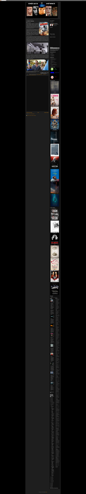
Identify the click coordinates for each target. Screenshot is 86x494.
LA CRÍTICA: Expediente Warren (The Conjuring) (52, 470)
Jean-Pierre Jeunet (57, 399)
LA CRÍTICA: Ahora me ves (52, 421)
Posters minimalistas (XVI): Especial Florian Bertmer (52, 462)
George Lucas (57, 389)
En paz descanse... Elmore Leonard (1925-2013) (52, 426)
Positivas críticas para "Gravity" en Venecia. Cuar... (52, 409)
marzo (52, 480)
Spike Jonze (57, 394)
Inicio (38, 112)
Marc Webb (57, 372)
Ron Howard (57, 416)
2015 (51, 399)
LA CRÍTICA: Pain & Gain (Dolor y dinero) (52, 441)
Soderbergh (57, 362)
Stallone (56, 338)
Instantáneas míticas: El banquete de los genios (52, 437)
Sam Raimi (57, 343)
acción (56, 311)
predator (56, 466)
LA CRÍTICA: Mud (52, 407)
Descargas (57, 335)
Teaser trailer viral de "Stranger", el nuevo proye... (52, 429)
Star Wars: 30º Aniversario (57, 428)
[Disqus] (37, 84)
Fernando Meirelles (57, 449)
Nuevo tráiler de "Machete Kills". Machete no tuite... (52, 473)
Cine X (56, 348)
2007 (51, 487)
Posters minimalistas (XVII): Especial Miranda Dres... (52, 444)
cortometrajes (57, 313)
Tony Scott (57, 429)
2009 (51, 485)
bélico (56, 346)
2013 (51, 401)
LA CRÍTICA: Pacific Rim (52, 451)
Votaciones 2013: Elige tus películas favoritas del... (52, 453)
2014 (51, 400)
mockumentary (57, 383)
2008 (51, 486)
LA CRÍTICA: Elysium (52, 439)
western (56, 333)
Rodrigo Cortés (57, 373)
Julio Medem (57, 422)
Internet (56, 360)
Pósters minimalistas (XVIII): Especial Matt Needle (52, 423)
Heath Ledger (57, 420)
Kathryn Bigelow (57, 353)
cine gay (56, 445)
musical (56, 364)
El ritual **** (52, 60)
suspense (57, 330)
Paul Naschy (57, 459)
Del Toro (56, 336)
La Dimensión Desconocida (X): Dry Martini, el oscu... (52, 415)
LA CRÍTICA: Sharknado (52, 446)
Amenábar (57, 396)
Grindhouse (57, 390)
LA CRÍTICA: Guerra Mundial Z (52, 465)
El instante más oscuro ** (53, 59)
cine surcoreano (57, 405)
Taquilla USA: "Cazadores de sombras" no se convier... (52, 418)
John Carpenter (57, 400)
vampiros (57, 384)
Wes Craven (57, 359)
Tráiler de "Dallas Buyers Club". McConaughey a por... (52, 412)
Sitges (56, 375)
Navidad (56, 387)
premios (56, 303)
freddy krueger (57, 418)
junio (51, 477)
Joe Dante (57, 413)
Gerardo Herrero (57, 435)
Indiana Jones (57, 410)
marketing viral (57, 344)
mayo (52, 478)
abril (51, 479)
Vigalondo (57, 341)
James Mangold (57, 397)
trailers (56, 301)
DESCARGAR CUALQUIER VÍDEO (54, 297)
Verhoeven (57, 404)
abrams (56, 323)
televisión (57, 408)
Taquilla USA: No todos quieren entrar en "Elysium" (52, 449)
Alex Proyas (57, 432)
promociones (57, 345)
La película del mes (53, 345)
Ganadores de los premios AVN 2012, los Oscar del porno (52, 311)
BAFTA (56, 355)
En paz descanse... (57, 310)
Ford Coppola (57, 434)
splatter (56, 431)
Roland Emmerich (57, 425)
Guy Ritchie (57, 370)
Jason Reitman (57, 451)
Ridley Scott (57, 329)
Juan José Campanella (57, 436)
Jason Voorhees (57, 411)
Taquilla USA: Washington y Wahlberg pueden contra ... (52, 467)
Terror (56, 304)
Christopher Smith (57, 447)
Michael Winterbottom (57, 457)
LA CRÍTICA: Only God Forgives (52, 475)
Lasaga (56, 354)
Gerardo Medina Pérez (56, 24)
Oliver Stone (57, 401)
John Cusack (57, 452)
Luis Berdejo (57, 455)
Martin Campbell (57, 423)
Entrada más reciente (29, 112)
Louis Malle (57, 454)
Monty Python (57, 440)
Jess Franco (57, 421)
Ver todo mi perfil (54, 25)
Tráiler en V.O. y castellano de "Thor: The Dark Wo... (52, 459)
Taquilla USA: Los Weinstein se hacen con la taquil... (52, 434)
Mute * (51, 63)
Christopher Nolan (57, 315)
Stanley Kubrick (57, 462)
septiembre (52, 404)
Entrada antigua (46, 112)
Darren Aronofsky (57, 377)
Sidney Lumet (57, 441)
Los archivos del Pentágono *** (54, 62)
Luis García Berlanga (57, 438)
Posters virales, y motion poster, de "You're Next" (52, 432)
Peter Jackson (57, 320)
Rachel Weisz (57, 460)
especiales (57, 307)
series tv (56, 318)
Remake (56, 332)
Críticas (56, 300)
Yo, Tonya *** (52, 65)
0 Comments (44, 74)
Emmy (56, 349)
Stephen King (57, 381)
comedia (56, 306)
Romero (56, 415)
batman (56, 317)
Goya (56, 322)
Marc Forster (57, 386)
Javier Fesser (57, 412)
